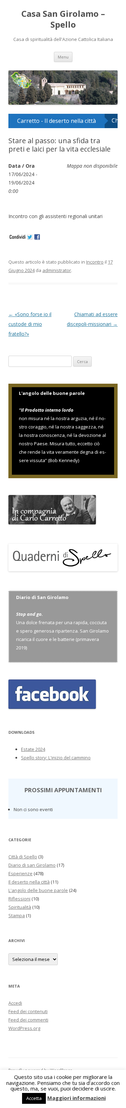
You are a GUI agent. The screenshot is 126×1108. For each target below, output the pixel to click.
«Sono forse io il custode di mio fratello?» (29, 362)
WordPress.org (24, 1066)
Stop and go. (29, 652)
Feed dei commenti (28, 1058)
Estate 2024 (33, 788)
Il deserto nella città (29, 920)
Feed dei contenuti (28, 1049)
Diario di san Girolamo (32, 903)
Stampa (16, 953)
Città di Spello (22, 895)
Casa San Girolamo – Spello (63, 19)
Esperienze (20, 911)
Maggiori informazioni (76, 1097)
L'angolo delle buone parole (38, 928)
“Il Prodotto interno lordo (46, 448)
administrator (56, 308)
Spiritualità (19, 945)
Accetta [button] (34, 1098)
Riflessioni (19, 937)
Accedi (15, 1041)
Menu (63, 57)
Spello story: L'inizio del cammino (56, 796)
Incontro (95, 300)
